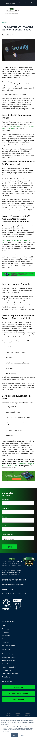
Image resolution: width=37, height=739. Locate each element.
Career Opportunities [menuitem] (10, 674)
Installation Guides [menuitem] (9, 657)
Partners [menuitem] (5, 639)
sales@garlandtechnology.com (13, 584)
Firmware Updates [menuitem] (9, 660)
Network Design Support (18, 693)
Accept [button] (14, 735)
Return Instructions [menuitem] (9, 667)
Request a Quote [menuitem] (8, 645)
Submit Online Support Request (14, 594)
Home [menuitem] (4, 626)
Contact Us (18, 687)
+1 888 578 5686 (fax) (10, 574)
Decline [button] (22, 735)
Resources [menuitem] (6, 635)
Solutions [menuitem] (5, 632)
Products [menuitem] (5, 629)
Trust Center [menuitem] (6, 677)
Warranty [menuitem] (5, 664)
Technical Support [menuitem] (8, 654)
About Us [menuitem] (5, 642)
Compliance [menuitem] (6, 670)
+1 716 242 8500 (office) (11, 572)
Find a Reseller (18, 699)
